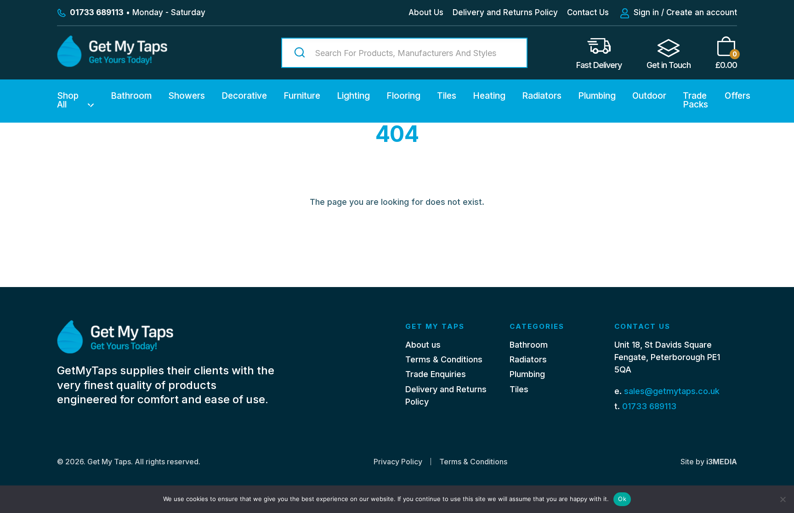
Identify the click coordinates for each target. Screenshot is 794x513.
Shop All (68, 100)
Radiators (541, 95)
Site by (709, 461)
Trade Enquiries (435, 374)
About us (423, 345)
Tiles (446, 95)
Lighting (353, 95)
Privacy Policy (398, 461)
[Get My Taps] (112, 64)
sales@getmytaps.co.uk (672, 391)
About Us (425, 12)
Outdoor (649, 95)
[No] (782, 499)
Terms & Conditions (443, 359)
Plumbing (597, 95)
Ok (622, 498)
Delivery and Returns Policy (505, 12)
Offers (737, 95)
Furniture (302, 95)
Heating (489, 95)
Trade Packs (695, 100)
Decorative (244, 95)
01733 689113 (649, 406)
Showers (186, 95)
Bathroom (131, 95)
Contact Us (588, 12)
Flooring (403, 95)
